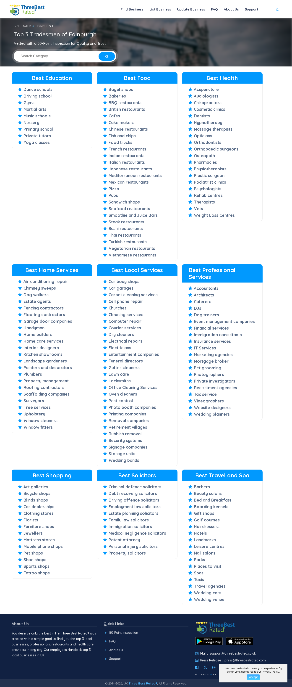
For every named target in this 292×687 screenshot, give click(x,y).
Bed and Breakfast (212, 500)
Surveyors (33, 400)
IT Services (205, 348)
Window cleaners (40, 420)
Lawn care (119, 374)
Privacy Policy (270, 671)
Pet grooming (207, 367)
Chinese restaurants (128, 129)
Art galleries (35, 486)
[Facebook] (196, 667)
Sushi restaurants (126, 228)
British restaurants (127, 109)
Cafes (114, 116)
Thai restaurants (125, 235)
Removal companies (129, 420)
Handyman (33, 327)
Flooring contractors (44, 314)
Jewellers (33, 533)
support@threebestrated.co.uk (233, 653)
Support (251, 9)
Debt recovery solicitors (133, 493)
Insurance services (212, 341)
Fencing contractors (43, 308)
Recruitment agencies (215, 387)
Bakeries (117, 96)
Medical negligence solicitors (137, 533)
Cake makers (121, 122)
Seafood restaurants (129, 208)
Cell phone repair (126, 301)
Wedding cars (207, 592)
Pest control (121, 400)
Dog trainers (206, 314)
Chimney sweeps (39, 288)
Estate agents (37, 301)
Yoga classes (36, 142)
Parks (199, 559)
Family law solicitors (129, 520)
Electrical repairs (125, 341)
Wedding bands (124, 460)
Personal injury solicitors (133, 546)
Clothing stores (38, 513)
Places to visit (207, 566)
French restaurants (127, 149)
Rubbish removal (125, 433)
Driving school (37, 96)
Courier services (125, 327)
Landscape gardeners (45, 361)
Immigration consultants (218, 334)
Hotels (200, 533)
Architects (204, 295)
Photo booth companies (132, 407)
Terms (218, 674)
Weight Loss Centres (214, 215)
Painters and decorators (47, 367)
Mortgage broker (211, 361)
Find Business (132, 9)
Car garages (121, 288)
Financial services (211, 328)
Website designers (212, 407)
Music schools (37, 116)
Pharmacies (205, 162)
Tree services (37, 407)
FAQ (214, 9)
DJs (197, 308)
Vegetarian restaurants (132, 248)
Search (268, 23)
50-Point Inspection (123, 633)
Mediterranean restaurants (135, 175)
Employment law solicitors (135, 506)
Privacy (202, 674)
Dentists (202, 116)
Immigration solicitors (130, 526)
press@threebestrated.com (245, 660)
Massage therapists (213, 129)
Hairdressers (206, 526)
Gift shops (204, 513)
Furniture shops (38, 526)
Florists (30, 520)
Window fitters (38, 427)
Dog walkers (36, 294)
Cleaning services (126, 314)
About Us (231, 9)
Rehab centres (208, 195)
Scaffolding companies (46, 394)
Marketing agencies (213, 354)
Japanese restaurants (130, 169)
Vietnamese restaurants (132, 255)
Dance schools (37, 89)
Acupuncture (206, 89)
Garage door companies (47, 321)
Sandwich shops (124, 202)
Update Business (191, 9)
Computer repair (125, 321)
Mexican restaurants (129, 182)
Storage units (122, 453)
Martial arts (34, 109)
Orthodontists (207, 142)
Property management (46, 380)
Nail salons (204, 553)
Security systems (125, 440)
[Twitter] (205, 667)
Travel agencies (210, 586)
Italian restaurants (127, 162)
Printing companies (127, 414)
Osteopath (204, 155)
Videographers (209, 401)
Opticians (203, 135)
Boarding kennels (211, 506)
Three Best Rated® (143, 683)
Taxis (199, 579)
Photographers (209, 374)
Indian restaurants (126, 155)
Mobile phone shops (43, 546)
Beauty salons (208, 493)
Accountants (206, 288)
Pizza (114, 188)
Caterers (202, 301)
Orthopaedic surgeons (216, 149)
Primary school (38, 129)
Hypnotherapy (208, 122)
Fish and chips (122, 135)
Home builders (37, 334)
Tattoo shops (36, 573)
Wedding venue (209, 599)
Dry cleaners (121, 334)
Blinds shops (35, 500)
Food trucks (120, 142)
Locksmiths (120, 380)
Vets (198, 208)
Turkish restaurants (128, 241)
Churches (118, 308)
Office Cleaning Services (133, 387)
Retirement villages (128, 427)
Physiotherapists (210, 169)
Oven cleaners (123, 394)
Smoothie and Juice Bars (133, 215)
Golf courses (207, 520)
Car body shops (124, 281)
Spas (198, 573)
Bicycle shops (36, 493)
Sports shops (36, 566)
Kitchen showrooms (43, 354)
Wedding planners (212, 414)
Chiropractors (208, 102)
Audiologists (206, 96)
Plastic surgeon (209, 175)
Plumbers (32, 374)
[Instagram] (214, 667)
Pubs (113, 195)
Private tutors (37, 135)
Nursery (31, 122)
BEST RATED (22, 26)
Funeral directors (126, 361)
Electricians (120, 347)
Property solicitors (127, 553)
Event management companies (224, 321)
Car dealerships (38, 506)
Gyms (28, 102)
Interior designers (41, 347)
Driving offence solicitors (134, 500)
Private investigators (214, 381)
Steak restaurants (126, 222)
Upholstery (34, 414)
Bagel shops (121, 89)
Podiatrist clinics (210, 182)
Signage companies (128, 447)
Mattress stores (39, 539)
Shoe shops (34, 559)
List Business (160, 9)
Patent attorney (124, 539)
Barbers (202, 486)
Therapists (204, 202)
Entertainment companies (134, 354)
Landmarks (205, 539)
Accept (253, 677)
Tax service (205, 394)
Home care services (43, 341)
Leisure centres (209, 546)
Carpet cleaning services (133, 294)
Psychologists (207, 188)
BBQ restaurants (125, 102)
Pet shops (33, 553)
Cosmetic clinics (209, 109)
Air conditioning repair (45, 281)
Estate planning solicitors (133, 513)
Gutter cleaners (124, 367)
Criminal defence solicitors (135, 486)
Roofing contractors (43, 387)
